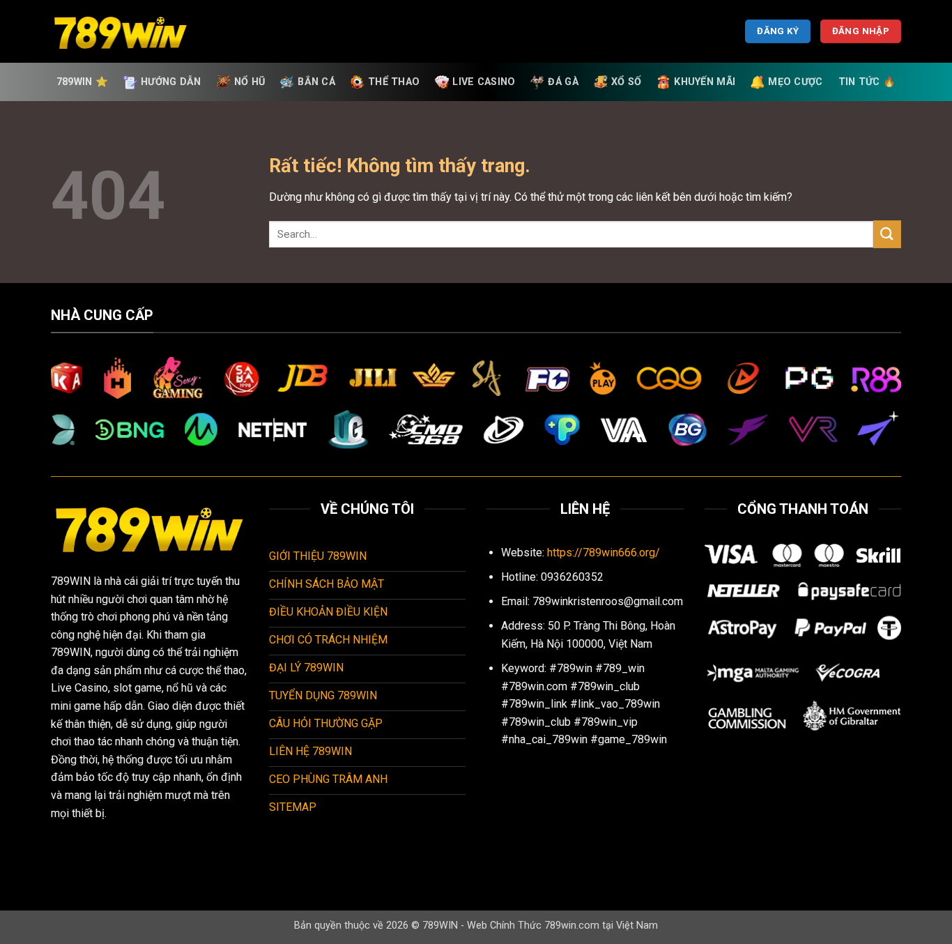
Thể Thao (394, 82)
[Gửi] (887, 234)
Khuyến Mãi (704, 82)
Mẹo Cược (795, 82)
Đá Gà (563, 82)
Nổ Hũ (249, 82)
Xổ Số (626, 82)
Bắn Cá (316, 82)
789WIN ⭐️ (82, 82)
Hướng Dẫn (171, 82)
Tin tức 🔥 (867, 82)
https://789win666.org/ (603, 552)
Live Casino (483, 82)
